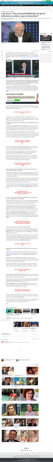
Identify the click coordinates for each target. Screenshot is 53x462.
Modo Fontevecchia (25, 56)
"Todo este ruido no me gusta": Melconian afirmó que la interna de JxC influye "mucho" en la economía (22, 222)
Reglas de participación (34, 457)
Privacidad (26, 457)
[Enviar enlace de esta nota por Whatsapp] (2, 55)
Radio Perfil (36, 56)
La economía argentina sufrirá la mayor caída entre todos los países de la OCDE (22, 164)
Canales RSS (15, 457)
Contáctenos (23, 457)
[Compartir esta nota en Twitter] (2, 53)
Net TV (31, 56)
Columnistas (20, 5)
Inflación (18, 318)
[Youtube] (25, 450)
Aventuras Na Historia (25, 456)
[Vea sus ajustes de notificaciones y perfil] (51, 0)
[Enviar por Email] (2, 57)
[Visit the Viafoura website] (37, 364)
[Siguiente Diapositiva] (38, 327)
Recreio (36, 456)
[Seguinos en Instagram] (44, 5)
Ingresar (43, 0)
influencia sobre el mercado (11, 252)
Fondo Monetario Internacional (23, 183)
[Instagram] (27, 450)
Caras (18, 456)
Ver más (49, 51)
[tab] (5, 339)
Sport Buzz (33, 456)
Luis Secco (14, 318)
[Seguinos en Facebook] (49, 5)
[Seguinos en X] (46, 5)
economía (23, 261)
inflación (27, 159)
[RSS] (29, 450)
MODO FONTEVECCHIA (4, 11)
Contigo (20, 456)
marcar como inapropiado (37, 343)
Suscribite (48, 0)
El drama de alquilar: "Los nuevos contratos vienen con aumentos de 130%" (22, 141)
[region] (20, 349)
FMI (31, 172)
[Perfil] (26, 448)
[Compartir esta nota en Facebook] (2, 51)
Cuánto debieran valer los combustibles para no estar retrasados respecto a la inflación (22, 192)
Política (12, 5)
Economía (16, 5)
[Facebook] (21, 450)
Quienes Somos (19, 457)
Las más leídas (43, 33)
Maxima (39, 456)
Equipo (29, 457)
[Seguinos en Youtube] (51, 5)
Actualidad (8, 5)
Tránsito (38, 457)
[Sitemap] (31, 450)
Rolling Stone (29, 456)
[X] (23, 450)
